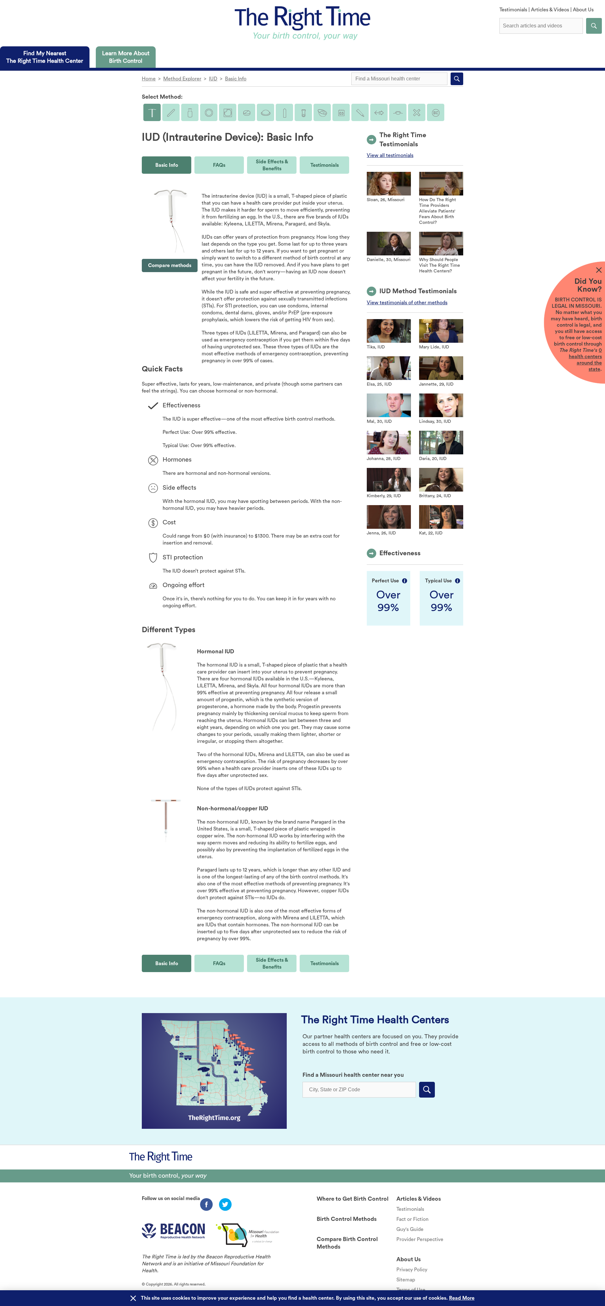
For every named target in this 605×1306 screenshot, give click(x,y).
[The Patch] (227, 112)
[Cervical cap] (322, 112)
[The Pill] (246, 112)
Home (149, 78)
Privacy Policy (411, 1269)
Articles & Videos (550, 9)
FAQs (219, 165)
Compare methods (169, 265)
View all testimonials (390, 155)
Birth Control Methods (347, 1219)
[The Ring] (208, 112)
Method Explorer (182, 78)
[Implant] (171, 112)
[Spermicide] (360, 112)
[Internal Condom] (303, 112)
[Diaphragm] (265, 112)
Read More (462, 1298)
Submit (594, 26)
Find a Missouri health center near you (353, 1075)
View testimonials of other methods (407, 302)
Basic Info (235, 78)
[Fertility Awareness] (341, 112)
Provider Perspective (419, 1239)
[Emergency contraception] (435, 112)
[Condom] (284, 112)
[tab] (44, 57)
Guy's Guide (410, 1229)
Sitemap (405, 1279)
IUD (213, 78)
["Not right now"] (416, 112)
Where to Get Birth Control (353, 1199)
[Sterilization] (397, 112)
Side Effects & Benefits (272, 165)
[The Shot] (190, 112)
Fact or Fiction (412, 1219)
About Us (583, 9)
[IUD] (152, 112)
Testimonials (513, 9)
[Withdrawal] (379, 112)
